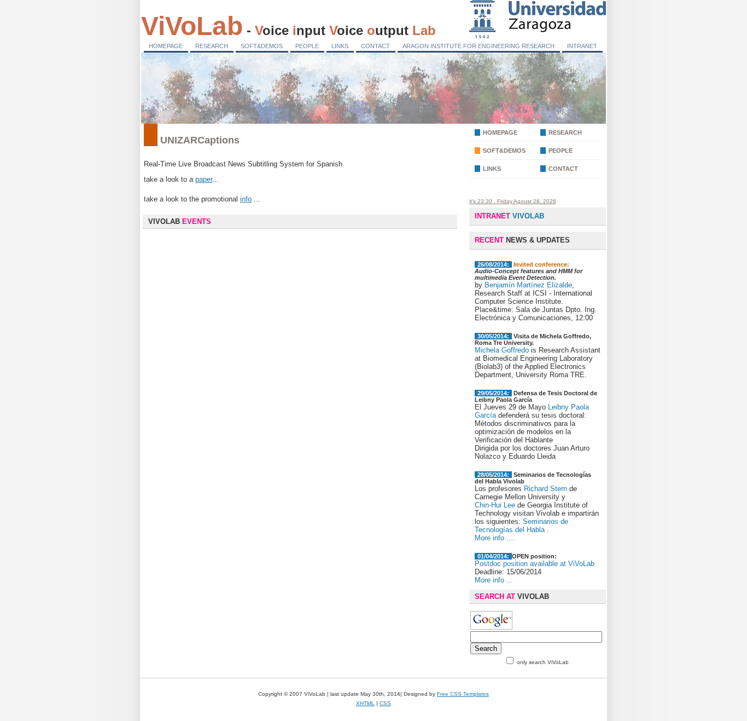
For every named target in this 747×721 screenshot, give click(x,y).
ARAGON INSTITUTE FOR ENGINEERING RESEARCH (478, 46)
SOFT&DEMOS (262, 46)
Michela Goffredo (502, 350)
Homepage (500, 132)
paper (203, 179)
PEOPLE (307, 46)
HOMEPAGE (166, 46)
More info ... (494, 580)
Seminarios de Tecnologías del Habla (521, 525)
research (565, 132)
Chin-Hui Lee (495, 505)
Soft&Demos (504, 150)
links (492, 168)
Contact (563, 168)
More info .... (495, 538)
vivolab (509, 216)
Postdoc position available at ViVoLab (534, 564)
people (560, 150)
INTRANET (582, 46)
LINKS (339, 46)
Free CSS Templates (463, 694)
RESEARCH (211, 46)
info (246, 199)
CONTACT (375, 46)
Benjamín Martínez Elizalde (528, 285)
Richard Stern (546, 488)
